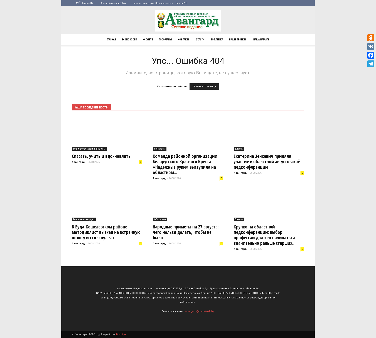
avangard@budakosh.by (199, 311)
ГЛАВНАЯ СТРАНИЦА (204, 86)
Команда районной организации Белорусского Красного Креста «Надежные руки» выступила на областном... (185, 164)
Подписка (216, 39)
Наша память (261, 39)
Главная (111, 39)
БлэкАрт (121, 334)
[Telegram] (370, 64)
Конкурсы (159, 148)
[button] (299, 39)
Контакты (184, 39)
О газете (148, 39)
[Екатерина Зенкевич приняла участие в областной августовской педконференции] (269, 133)
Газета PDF (182, 3)
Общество (160, 219)
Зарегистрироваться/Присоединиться (153, 3)
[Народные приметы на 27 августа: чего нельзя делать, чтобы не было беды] (188, 204)
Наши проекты (238, 39)
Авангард (78, 161)
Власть (239, 148)
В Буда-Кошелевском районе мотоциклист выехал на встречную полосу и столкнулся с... (106, 232)
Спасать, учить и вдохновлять (101, 156)
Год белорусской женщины (89, 148)
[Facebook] (370, 55)
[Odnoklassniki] (370, 37)
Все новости (129, 39)
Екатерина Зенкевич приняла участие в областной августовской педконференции (267, 161)
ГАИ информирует (83, 219)
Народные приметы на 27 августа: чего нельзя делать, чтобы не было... (186, 232)
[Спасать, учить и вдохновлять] (107, 133)
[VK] (370, 46)
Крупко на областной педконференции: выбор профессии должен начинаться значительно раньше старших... (264, 235)
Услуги (200, 39)
